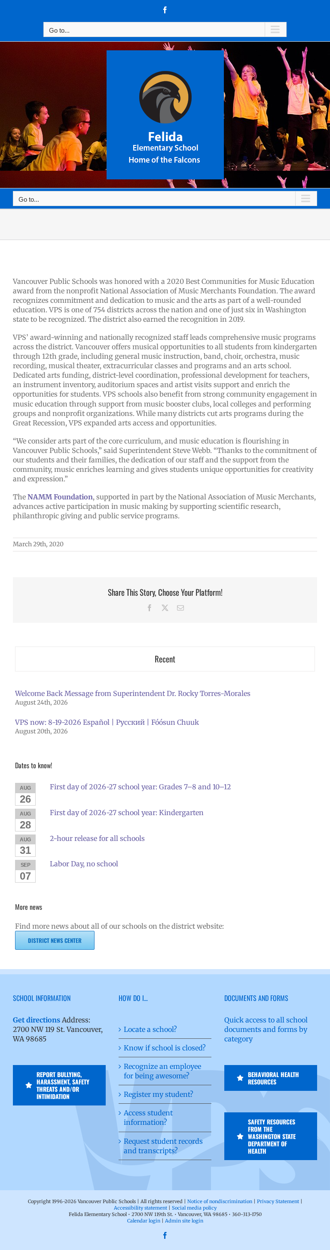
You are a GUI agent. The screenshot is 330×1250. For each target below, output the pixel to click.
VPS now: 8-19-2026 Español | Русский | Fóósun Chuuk (107, 722)
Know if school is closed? (165, 1048)
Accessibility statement (140, 1208)
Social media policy (194, 1208)
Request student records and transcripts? (163, 1146)
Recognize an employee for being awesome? (162, 1071)
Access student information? (148, 1117)
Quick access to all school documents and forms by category (266, 1029)
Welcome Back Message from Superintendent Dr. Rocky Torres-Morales (133, 693)
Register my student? (158, 1094)
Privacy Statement (278, 1201)
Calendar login (143, 1221)
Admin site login (184, 1221)
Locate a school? (150, 1029)
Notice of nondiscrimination (219, 1201)
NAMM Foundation (60, 497)
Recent (165, 659)
